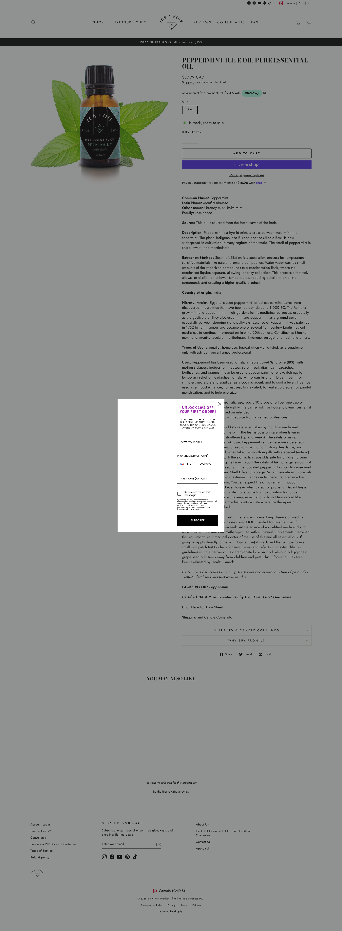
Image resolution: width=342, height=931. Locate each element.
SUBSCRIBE (198, 520)
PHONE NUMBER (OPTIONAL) (192, 455)
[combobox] (186, 464)
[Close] (219, 404)
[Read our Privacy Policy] (215, 500)
